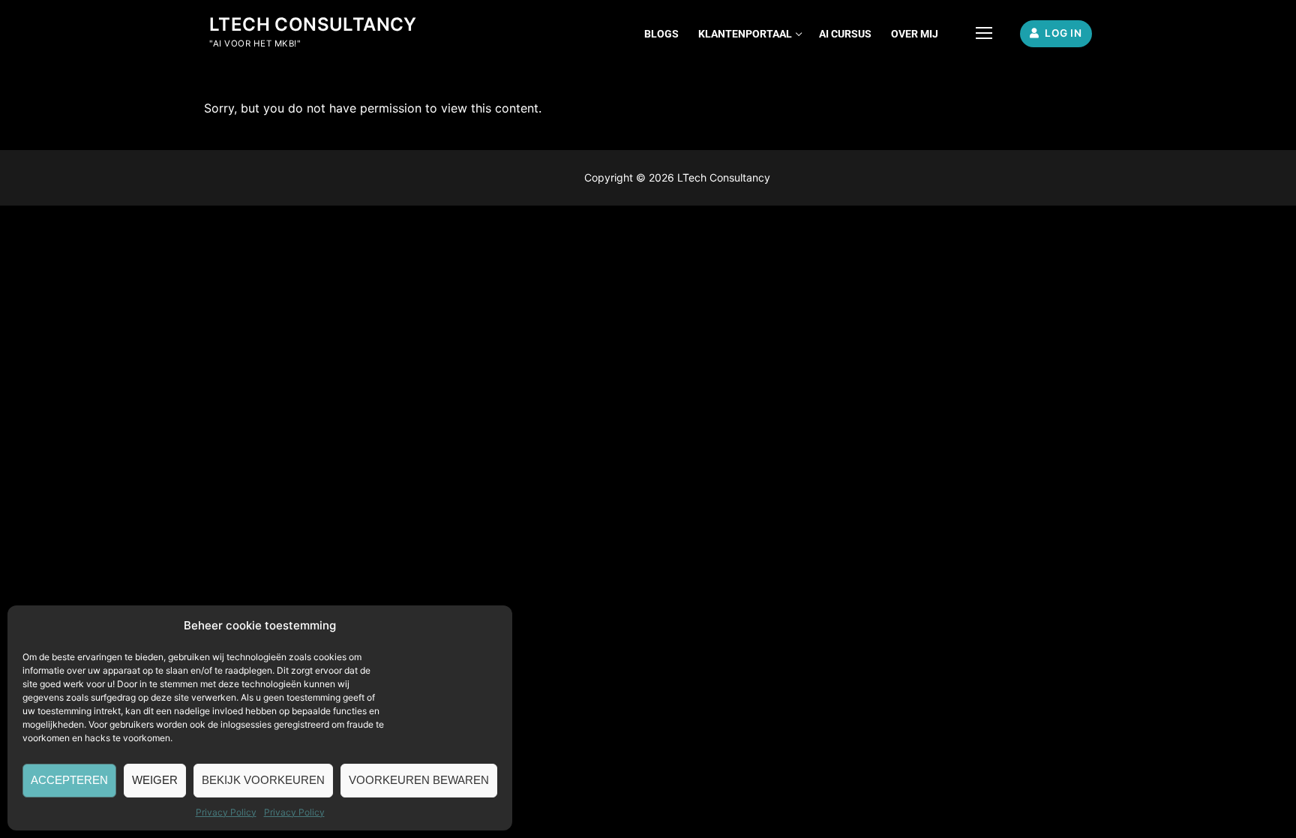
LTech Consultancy (313, 24)
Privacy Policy (226, 812)
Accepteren (69, 779)
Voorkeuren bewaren (419, 779)
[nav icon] (984, 34)
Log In (1062, 33)
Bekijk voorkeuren (263, 779)
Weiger (155, 779)
